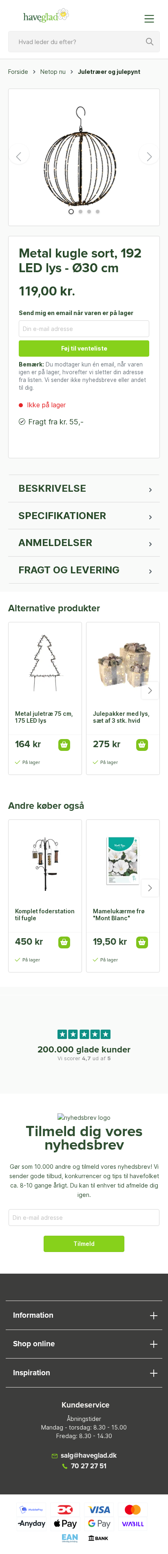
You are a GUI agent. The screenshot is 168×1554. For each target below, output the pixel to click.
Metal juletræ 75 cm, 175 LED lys (44, 717)
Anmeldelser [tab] (55, 542)
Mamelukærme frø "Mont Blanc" (119, 914)
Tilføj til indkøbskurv (64, 745)
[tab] (84, 488)
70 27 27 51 (88, 1466)
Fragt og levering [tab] (68, 570)
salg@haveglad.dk (89, 1455)
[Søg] (150, 41)
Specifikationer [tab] (62, 516)
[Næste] (149, 154)
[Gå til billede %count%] (71, 211)
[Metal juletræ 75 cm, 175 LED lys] (45, 663)
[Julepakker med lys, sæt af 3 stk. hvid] (123, 663)
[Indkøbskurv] (132, 15)
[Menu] (152, 19)
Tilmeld (84, 1243)
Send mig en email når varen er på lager (76, 312)
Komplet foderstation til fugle (45, 914)
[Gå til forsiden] (46, 15)
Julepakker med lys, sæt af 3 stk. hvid (121, 717)
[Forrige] (19, 154)
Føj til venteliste (84, 348)
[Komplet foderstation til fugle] (45, 860)
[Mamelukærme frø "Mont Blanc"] (123, 860)
